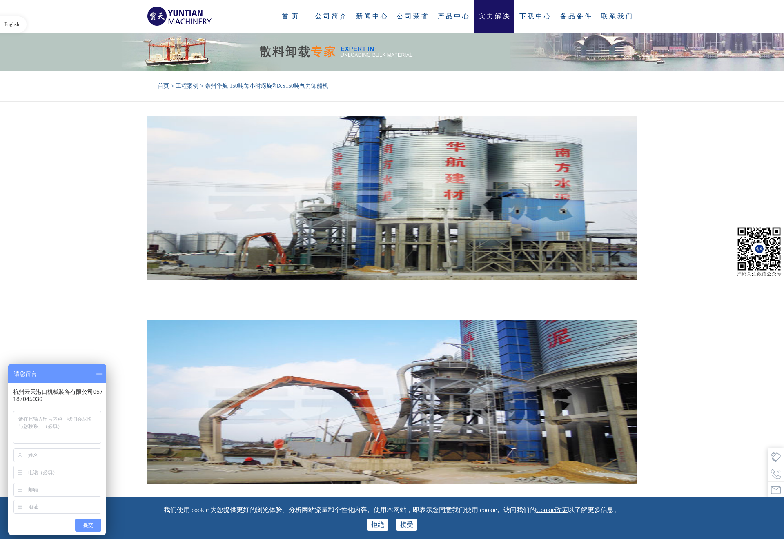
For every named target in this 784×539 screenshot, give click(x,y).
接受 (406, 524)
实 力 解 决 (494, 16)
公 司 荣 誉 (412, 16)
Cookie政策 (552, 509)
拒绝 (377, 524)
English (11, 24)
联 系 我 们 (616, 16)
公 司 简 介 (330, 16)
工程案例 (187, 86)
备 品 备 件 (575, 16)
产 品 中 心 (453, 16)
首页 (163, 86)
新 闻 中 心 (371, 16)
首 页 (290, 16)
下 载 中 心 (534, 16)
